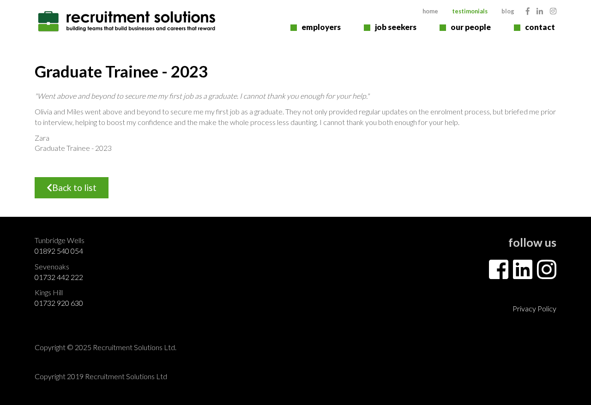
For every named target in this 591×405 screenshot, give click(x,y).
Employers (321, 27)
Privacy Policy (534, 308)
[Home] (127, 21)
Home (430, 11)
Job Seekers (395, 27)
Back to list (74, 187)
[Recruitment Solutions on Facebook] (528, 10)
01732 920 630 (59, 302)
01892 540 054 (59, 250)
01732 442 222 (59, 277)
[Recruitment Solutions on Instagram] (553, 10)
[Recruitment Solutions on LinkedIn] (540, 10)
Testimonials (470, 11)
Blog (507, 11)
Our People (471, 27)
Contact (540, 27)
